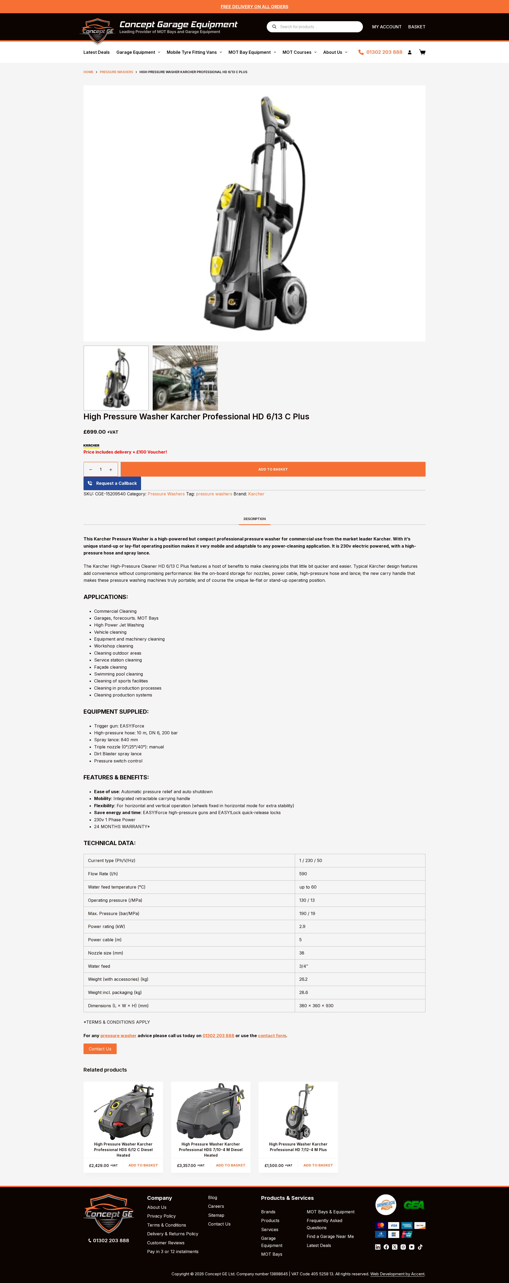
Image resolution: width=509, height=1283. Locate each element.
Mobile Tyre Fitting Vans (192, 52)
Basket (416, 26)
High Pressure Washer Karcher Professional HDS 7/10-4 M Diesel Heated (211, 1149)
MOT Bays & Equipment (330, 1211)
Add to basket (273, 469)
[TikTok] (420, 1247)
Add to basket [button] (143, 1165)
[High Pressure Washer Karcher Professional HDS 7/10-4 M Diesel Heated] (211, 1111)
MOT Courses (297, 52)
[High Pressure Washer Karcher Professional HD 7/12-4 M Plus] (298, 1111)
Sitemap (216, 1215)
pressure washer (118, 1035)
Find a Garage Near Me (330, 1236)
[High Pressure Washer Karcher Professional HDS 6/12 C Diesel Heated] (123, 1111)
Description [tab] (255, 519)
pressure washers (214, 493)
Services (269, 1229)
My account (387, 26)
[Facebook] (386, 1247)
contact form (272, 1035)
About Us (332, 52)
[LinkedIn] (377, 1247)
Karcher (256, 493)
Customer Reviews (166, 1242)
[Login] (410, 52)
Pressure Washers (166, 493)
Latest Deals (97, 52)
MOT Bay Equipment (250, 52)
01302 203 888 (384, 52)
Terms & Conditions (166, 1225)
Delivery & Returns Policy (172, 1233)
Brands (268, 1211)
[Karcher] (91, 446)
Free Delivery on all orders (254, 6)
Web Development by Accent (397, 1273)
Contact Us (100, 1048)
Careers (216, 1206)
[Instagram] (403, 1247)
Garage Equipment (135, 52)
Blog (212, 1197)
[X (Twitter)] (394, 1247)
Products (270, 1220)
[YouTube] (411, 1247)
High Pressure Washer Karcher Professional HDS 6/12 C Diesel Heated (123, 1149)
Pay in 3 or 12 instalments (173, 1251)
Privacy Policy (161, 1216)
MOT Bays (271, 1254)
